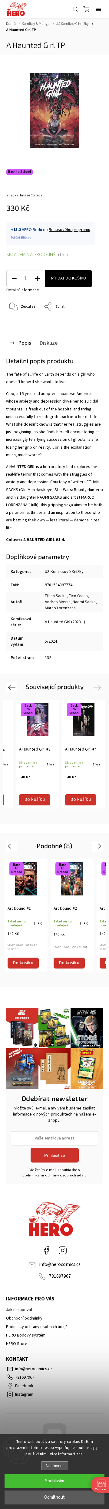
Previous (12, 687)
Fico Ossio (78, 596)
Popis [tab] (24, 343)
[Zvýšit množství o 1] (37, 279)
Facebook (46, 1250)
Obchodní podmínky (24, 1318)
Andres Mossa (58, 602)
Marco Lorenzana (60, 608)
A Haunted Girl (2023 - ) (65, 622)
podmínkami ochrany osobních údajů (54, 1175)
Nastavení (55, 1466)
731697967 (60, 1276)
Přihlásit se (54, 1155)
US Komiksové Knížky (64, 572)
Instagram (62, 1250)
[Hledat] (75, 9)
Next (98, 687)
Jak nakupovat (19, 1310)
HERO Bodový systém (25, 1335)
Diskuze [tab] (48, 343)
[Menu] (98, 9)
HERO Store (16, 1344)
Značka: (24, 195)
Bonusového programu (69, 230)
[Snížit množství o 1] (14, 279)
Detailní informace (22, 290)
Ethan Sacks (56, 596)
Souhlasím (54, 1481)
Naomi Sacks (84, 602)
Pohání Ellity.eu (21, 238)
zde (79, 1454)
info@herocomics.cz (60, 1264)
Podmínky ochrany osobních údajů (37, 1327)
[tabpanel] (37, 754)
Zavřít (89, 322)
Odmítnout (54, 1497)
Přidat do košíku (68, 278)
